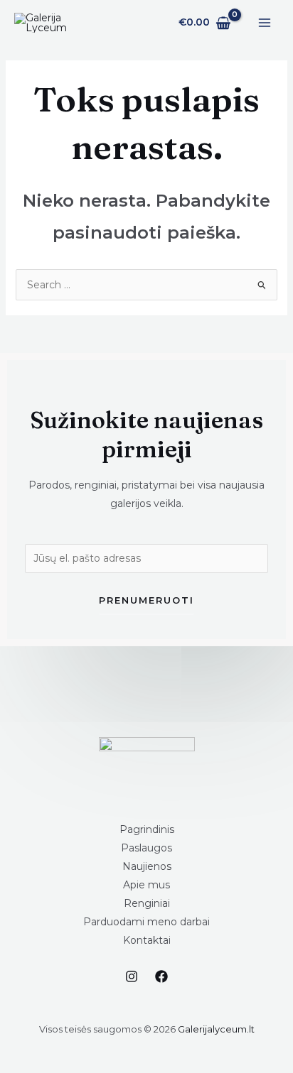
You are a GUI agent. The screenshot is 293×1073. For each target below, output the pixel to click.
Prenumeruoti (146, 600)
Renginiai (147, 903)
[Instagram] (131, 976)
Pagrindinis (146, 829)
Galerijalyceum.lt (216, 1029)
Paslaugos (146, 847)
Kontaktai (147, 940)
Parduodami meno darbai (146, 921)
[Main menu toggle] (264, 23)
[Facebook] (161, 976)
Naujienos (146, 866)
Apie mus (146, 884)
